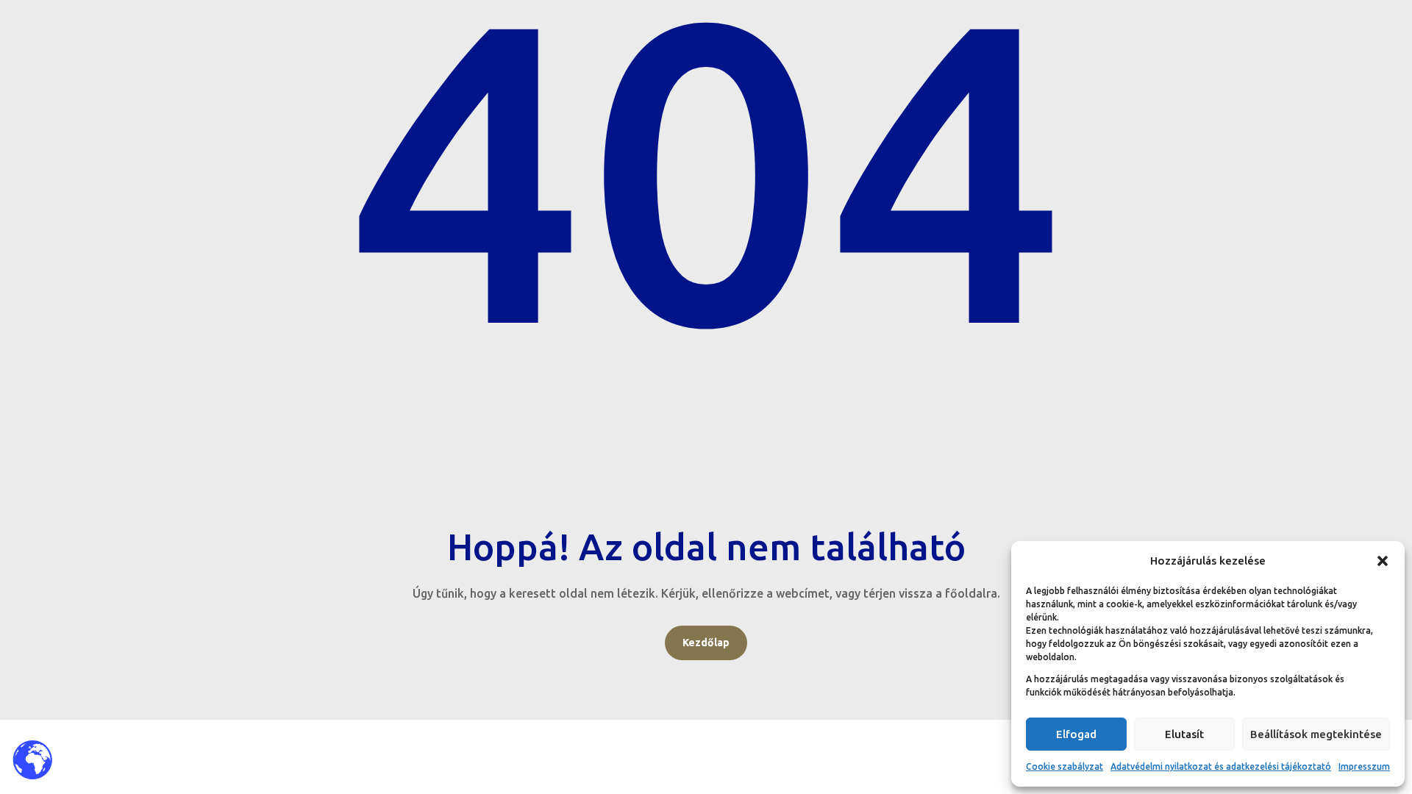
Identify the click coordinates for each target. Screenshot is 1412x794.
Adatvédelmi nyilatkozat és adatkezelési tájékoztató (1220, 766)
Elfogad (1076, 734)
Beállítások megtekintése (1316, 734)
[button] (1382, 561)
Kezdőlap (706, 642)
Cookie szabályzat (1064, 766)
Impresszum (1364, 766)
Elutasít (1184, 734)
